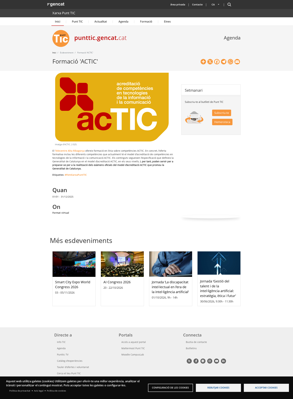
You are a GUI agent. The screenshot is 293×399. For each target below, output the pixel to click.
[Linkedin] (223, 360)
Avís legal (38, 390)
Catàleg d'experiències (69, 360)
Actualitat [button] (100, 21)
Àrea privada (177, 4)
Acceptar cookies (266, 387)
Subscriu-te (221, 113)
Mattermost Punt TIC (133, 348)
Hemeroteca (222, 122)
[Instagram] (210, 360)
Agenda (123, 21)
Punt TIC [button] (77, 21)
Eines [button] (167, 21)
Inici (57, 21)
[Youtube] (216, 360)
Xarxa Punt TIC (63, 13)
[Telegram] (203, 360)
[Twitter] (189, 360)
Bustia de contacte (196, 342)
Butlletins (191, 348)
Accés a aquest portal (133, 342)
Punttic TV (62, 354)
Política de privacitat (19, 390)
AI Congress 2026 (117, 282)
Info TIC (61, 342)
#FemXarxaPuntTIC (76, 174)
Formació (146, 21)
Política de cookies (56, 390)
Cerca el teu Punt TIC (69, 373)
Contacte (197, 4)
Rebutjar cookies (218, 387)
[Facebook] (196, 360)
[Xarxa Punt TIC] (62, 38)
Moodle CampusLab (132, 354)
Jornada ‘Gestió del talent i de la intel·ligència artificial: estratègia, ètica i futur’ (218, 288)
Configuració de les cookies (170, 387)
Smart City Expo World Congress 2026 (72, 284)
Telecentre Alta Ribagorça (70, 150)
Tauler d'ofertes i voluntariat (73, 367)
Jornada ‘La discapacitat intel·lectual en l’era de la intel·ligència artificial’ (170, 287)
